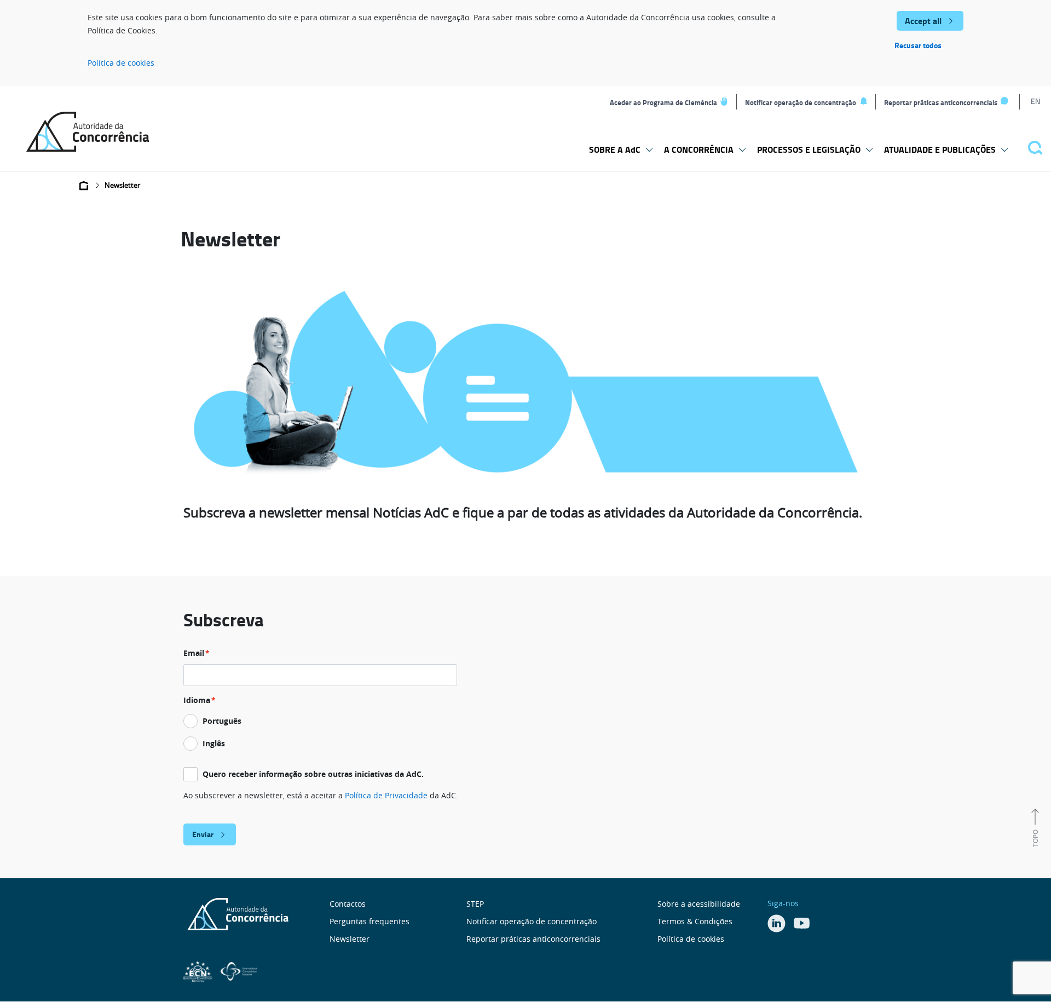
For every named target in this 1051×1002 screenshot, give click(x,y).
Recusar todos (918, 45)
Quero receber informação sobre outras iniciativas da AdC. (313, 774)
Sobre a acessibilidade (698, 904)
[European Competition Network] (199, 970)
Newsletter (349, 939)
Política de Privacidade (386, 795)
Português (222, 721)
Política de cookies (121, 62)
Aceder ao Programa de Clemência (663, 102)
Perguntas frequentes (369, 921)
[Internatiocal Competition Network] (239, 970)
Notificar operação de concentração (800, 102)
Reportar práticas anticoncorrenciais (940, 102)
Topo (1035, 838)
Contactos (348, 904)
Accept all (923, 20)
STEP (475, 904)
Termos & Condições (694, 921)
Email (193, 653)
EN (1035, 101)
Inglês (214, 743)
